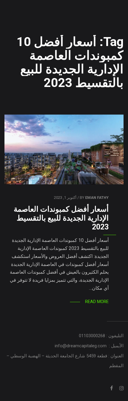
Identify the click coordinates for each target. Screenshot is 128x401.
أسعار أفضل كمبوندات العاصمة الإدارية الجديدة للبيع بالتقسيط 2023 (61, 218)
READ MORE (97, 301)
